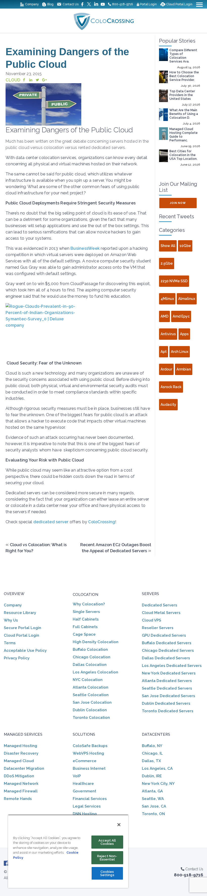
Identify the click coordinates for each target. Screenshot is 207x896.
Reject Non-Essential (107, 857)
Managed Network (21, 783)
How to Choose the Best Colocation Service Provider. (184, 76)
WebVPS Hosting (88, 753)
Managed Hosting (20, 746)
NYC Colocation (87, 679)
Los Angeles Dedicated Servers (172, 665)
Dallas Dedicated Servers (166, 658)
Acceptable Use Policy (25, 650)
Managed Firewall (21, 791)
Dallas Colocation (90, 664)
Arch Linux (179, 352)
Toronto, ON (153, 814)
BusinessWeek (85, 248)
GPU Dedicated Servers (164, 635)
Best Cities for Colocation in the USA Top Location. (183, 155)
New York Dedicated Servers (169, 673)
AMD (164, 316)
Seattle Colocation (91, 695)
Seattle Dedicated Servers (167, 688)
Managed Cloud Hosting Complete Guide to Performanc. (183, 134)
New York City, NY (158, 783)
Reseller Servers (157, 628)
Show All (168, 246)
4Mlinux (167, 299)
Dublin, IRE (152, 776)
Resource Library (20, 612)
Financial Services (90, 798)
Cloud (13, 80)
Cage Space (84, 634)
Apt (164, 352)
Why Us (11, 620)
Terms (10, 643)
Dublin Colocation (90, 710)
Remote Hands (18, 798)
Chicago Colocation (91, 657)
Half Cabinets (86, 619)
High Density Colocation (95, 642)
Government (84, 791)
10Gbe (185, 246)
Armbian (183, 369)
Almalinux (186, 299)
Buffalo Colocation (90, 649)
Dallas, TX (151, 761)
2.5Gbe (167, 263)
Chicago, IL (152, 753)
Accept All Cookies (107, 842)
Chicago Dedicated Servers (168, 650)
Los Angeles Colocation (95, 672)
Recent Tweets (176, 216)
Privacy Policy (17, 658)
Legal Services (87, 806)
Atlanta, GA (152, 791)
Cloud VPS (151, 620)
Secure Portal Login (22, 628)
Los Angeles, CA (157, 768)
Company (13, 605)
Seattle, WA (153, 798)
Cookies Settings (107, 873)
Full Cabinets (85, 627)
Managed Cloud (19, 761)
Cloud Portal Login (21, 635)
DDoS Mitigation (19, 776)
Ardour (166, 369)
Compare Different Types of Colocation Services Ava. (183, 55)
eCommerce (84, 761)
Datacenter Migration (24, 768)
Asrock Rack (171, 387)
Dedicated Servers (159, 605)
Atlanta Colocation (90, 687)
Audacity (168, 405)
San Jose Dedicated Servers (168, 696)
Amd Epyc (181, 316)
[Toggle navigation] (199, 4)
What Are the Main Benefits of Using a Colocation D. (183, 113)
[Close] (118, 824)
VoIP (77, 776)
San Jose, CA (154, 806)
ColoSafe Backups (90, 746)
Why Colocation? (89, 604)
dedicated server (51, 521)
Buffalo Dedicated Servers (166, 643)
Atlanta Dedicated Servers (167, 680)
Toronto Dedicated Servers (167, 711)
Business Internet (89, 768)
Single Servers (86, 611)
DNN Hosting (85, 814)
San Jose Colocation (92, 702)
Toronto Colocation (91, 717)
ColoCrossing (101, 521)
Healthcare (83, 783)
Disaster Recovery (21, 753)
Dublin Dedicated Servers (166, 703)
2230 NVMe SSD (174, 281)
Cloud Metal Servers (161, 612)
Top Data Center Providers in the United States (182, 95)
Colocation (85, 594)
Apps (184, 334)
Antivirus (168, 334)
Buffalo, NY (152, 746)
